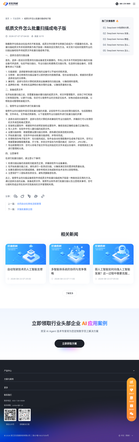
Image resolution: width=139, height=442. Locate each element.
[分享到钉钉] (29, 196)
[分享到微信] (16, 196)
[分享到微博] (22, 196)
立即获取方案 (69, 343)
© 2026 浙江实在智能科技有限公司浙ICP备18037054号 (26, 436)
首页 (7, 18)
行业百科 (16, 18)
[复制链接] (43, 196)
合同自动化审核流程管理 (29, 203)
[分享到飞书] (36, 196)
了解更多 (69, 293)
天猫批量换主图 (24, 209)
